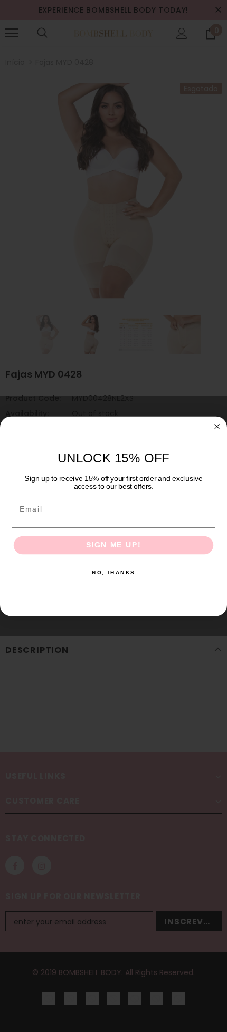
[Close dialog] (217, 426)
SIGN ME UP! (113, 545)
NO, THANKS (113, 573)
